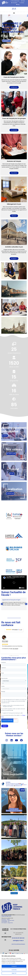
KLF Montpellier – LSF (5, 921)
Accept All (14, 966)
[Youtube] (16, 740)
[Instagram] (6, 740)
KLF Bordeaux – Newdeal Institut (8, 920)
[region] (14, 965)
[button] (14, 13)
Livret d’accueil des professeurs (18, 944)
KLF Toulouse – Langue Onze (7, 922)
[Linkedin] (11, 740)
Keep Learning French (6, 916)
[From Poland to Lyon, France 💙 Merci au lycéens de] (14, 852)
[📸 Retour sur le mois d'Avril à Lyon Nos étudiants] (14, 826)
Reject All (14, 973)
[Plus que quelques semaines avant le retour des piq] (14, 878)
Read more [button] (4, 651)
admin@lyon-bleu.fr (18, 940)
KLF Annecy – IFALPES (6, 919)
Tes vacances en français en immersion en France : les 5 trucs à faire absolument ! (12, 601)
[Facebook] (21, 740)
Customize (14, 969)
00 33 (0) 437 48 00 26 (18, 938)
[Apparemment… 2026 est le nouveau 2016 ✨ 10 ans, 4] (14, 800)
